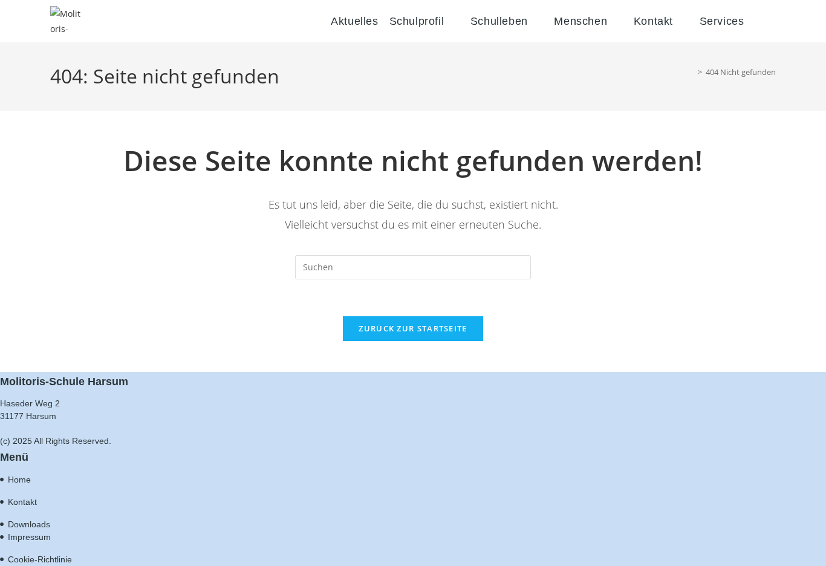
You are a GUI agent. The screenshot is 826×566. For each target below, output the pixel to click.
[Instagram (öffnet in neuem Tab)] (775, 24)
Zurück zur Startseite (413, 328)
